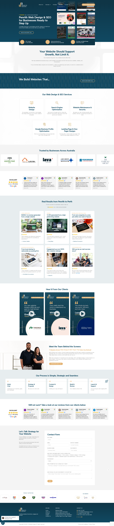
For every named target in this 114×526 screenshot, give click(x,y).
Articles (61, 4)
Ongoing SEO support (53, 456)
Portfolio (55, 4)
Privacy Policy (92, 524)
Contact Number (74, 442)
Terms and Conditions (83, 524)
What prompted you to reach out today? (57, 463)
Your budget (50, 458)
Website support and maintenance (67, 456)
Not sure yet (79, 456)
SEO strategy (82, 455)
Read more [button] (26, 188)
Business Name (50, 448)
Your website (73, 448)
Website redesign (74, 455)
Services (47, 4)
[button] (108, 183)
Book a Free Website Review (54, 455)
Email (48, 442)
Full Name (49, 437)
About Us (41, 4)
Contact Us (67, 4)
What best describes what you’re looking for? (58, 453)
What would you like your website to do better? (59, 472)
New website (66, 455)
